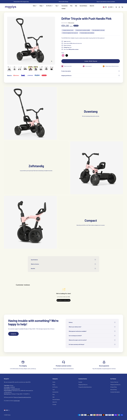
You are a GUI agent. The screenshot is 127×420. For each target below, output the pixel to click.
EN (106, 7)
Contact (63, 8)
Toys (56, 5)
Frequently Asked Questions (85, 387)
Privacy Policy (113, 387)
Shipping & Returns (82, 384)
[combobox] (105, 7)
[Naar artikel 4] (25, 68)
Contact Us (13, 333)
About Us (92, 5)
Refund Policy (113, 389)
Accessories (65, 5)
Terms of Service (114, 382)
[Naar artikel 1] (9, 68)
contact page (17, 400)
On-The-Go (49, 5)
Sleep (41, 5)
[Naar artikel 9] (51, 68)
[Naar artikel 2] (14, 68)
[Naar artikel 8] (46, 68)
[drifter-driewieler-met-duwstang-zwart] (66, 55)
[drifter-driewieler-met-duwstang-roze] (63, 55)
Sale (76, 5)
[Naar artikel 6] (36, 68)
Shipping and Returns (115, 384)
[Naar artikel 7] (41, 68)
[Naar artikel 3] (20, 68)
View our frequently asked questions (22, 397)
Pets (71, 5)
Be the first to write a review (63, 300)
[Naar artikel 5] (30, 68)
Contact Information (115, 392)
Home (34, 5)
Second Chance (83, 5)
